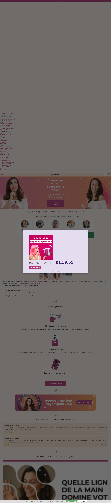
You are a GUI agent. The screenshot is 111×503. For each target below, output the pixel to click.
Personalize (82, 501)
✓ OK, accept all (71, 501)
